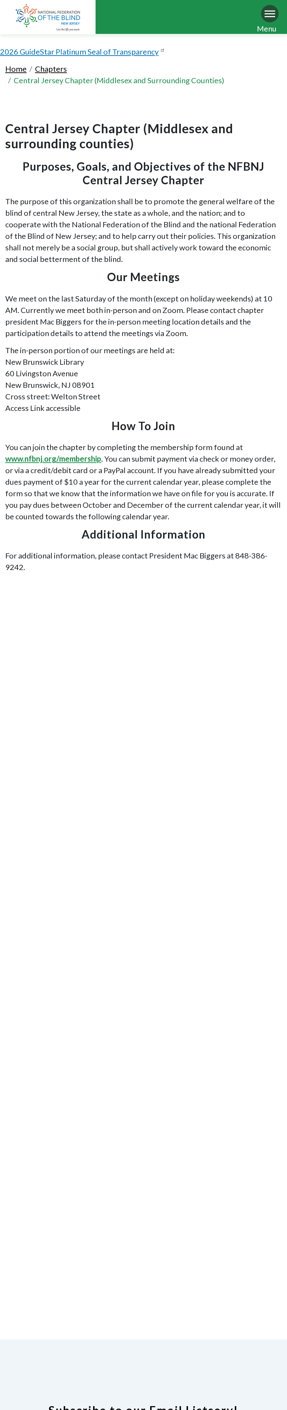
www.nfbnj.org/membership (53, 458)
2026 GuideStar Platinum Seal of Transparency (79, 51)
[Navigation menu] (270, 13)
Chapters (51, 68)
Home (16, 68)
